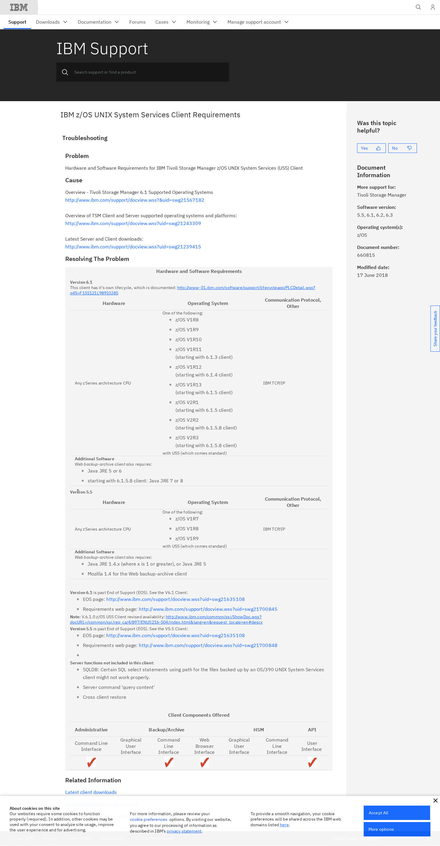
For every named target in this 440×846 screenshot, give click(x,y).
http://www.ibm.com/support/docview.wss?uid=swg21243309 (133, 223)
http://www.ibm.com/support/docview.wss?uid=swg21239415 (133, 247)
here (284, 824)
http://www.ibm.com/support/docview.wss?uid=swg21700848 (208, 645)
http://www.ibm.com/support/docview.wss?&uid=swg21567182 (134, 200)
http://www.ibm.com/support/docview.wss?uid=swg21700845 (208, 609)
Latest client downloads (91, 792)
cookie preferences (148, 819)
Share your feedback (435, 329)
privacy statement (184, 831)
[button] (435, 800)
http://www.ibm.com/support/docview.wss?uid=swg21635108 (175, 599)
